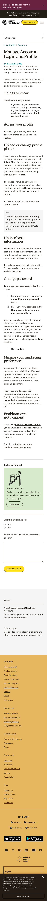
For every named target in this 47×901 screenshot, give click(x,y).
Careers (7, 773)
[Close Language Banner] (43, 5)
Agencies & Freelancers (13, 739)
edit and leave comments (29, 188)
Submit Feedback (14, 569)
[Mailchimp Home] (11, 22)
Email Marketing (10, 675)
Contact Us (8, 790)
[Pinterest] (40, 851)
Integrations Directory (12, 725)
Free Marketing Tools (12, 717)
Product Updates (10, 671)
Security (7, 692)
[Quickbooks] (16, 828)
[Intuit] (23, 817)
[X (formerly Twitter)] (13, 851)
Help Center (10, 45)
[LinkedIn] (26, 851)
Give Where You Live (12, 769)
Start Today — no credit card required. (24, 15)
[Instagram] (19, 851)
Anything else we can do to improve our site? (22, 536)
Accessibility (9, 777)
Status (6, 696)
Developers (8, 743)
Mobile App (8, 700)
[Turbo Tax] (15, 822)
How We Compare (11, 683)
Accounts (22, 45)
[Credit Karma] (30, 822)
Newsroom (8, 764)
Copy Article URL (14, 64)
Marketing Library (11, 713)
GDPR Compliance (11, 687)
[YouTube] (33, 851)
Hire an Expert (9, 794)
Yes (9, 524)
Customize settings (23, 896)
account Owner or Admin (27, 424)
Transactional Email (11, 679)
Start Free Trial (30, 22)
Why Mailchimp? (10, 667)
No (9, 527)
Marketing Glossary (11, 721)
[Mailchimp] (31, 828)
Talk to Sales (8, 803)
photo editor (19, 174)
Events (6, 747)
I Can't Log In (10, 628)
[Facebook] (6, 851)
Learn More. (14, 504)
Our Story (8, 760)
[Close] (43, 877)
